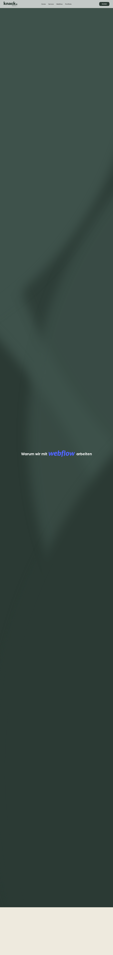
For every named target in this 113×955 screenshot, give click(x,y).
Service (51, 4)
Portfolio (68, 4)
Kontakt (104, 4)
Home (43, 4)
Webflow (59, 4)
